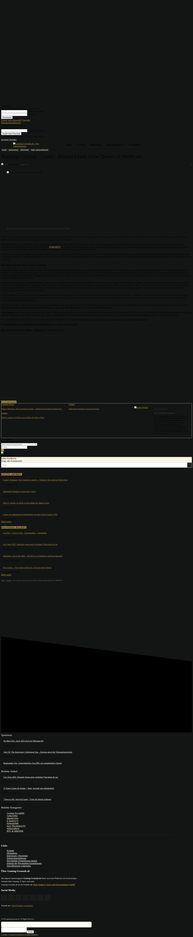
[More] (58, 393)
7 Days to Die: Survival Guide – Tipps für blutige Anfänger (27, 799)
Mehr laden (6, 521)
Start (3, 580)
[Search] (189, 464)
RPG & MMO (24, 150)
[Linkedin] (178, 139)
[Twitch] (182, 139)
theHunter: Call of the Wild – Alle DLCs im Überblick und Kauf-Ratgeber (32, 556)
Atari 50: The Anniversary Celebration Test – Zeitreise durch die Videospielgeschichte (37, 752)
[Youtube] (190, 139)
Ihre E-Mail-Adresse (36, 130)
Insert (30, 932)
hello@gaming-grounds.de (22, 906)
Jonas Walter (13, 164)
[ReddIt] (47, 393)
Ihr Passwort (32, 114)
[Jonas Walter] (3, 164)
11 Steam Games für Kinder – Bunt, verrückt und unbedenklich (28, 788)
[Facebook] (170, 139)
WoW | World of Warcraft (39, 150)
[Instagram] (174, 139)
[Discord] (166, 139)
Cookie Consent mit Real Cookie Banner (19, 934)
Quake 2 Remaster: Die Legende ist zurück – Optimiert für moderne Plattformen (31, 409)
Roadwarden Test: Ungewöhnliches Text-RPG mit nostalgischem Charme (32, 763)
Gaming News (13, 150)
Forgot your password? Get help (15, 120)
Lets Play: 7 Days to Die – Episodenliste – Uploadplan (25, 533)
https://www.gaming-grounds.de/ (164, 413)
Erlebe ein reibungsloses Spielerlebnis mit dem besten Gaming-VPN (30, 515)
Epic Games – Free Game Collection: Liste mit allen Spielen (27, 568)
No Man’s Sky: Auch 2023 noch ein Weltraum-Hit (23, 741)
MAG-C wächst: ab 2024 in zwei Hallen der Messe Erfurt (22, 418)
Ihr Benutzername (35, 111)
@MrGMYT (55, 247)
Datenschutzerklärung (11, 123)
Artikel (4, 150)
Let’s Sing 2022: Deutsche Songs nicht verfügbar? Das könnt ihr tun (30, 544)
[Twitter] (186, 139)
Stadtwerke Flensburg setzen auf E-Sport (84, 409)
